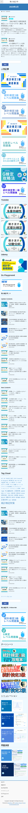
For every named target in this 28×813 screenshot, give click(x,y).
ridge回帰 (3, 482)
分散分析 (13, 493)
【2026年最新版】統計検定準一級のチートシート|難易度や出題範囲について (17, 321)
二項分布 (17, 491)
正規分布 (4, 500)
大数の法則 (10, 495)
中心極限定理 (9, 491)
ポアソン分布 (5, 484)
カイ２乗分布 (12, 482)
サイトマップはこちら (6, 596)
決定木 (9, 500)
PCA (18, 480)
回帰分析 (18, 493)
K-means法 (19, 478)
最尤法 (13, 497)
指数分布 (8, 497)
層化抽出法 (21, 495)
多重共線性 (4, 495)
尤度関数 (16, 495)
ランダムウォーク (17, 486)
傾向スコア (4, 493)
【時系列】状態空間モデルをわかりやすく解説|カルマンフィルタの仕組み (17, 360)
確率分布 (11, 40)
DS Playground (5, 793)
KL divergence (4, 480)
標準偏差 (18, 497)
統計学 (11, 18)
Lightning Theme (18, 803)
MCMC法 (11, 480)
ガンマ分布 (18, 482)
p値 (21, 480)
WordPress (10, 803)
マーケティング (5, 790)
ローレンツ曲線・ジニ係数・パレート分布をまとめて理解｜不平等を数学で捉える (17, 417)
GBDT (11, 478)
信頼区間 (23, 491)
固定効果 (23, 493)
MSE (16, 480)
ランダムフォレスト (5, 488)
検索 (5, 64)
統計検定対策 (8, 503)
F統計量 (8, 478)
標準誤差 (23, 497)
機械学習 (3, 785)
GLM (15, 478)
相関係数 (14, 500)
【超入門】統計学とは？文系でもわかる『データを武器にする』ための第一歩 (17, 408)
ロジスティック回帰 (15, 488)
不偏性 (2, 491)
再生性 (8, 493)
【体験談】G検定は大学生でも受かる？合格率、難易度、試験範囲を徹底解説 (17, 304)
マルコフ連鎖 (13, 484)
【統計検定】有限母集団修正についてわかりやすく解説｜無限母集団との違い (13, 24)
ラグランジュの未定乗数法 (6, 486)
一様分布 (22, 488)
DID (4, 478)
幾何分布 (3, 497)
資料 (2, 796)
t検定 (7, 482)
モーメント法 (20, 484)
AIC (2, 478)
